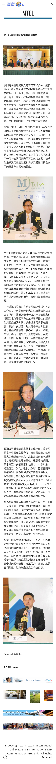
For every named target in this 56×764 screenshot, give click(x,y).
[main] (28, 14)
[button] (3, 4)
